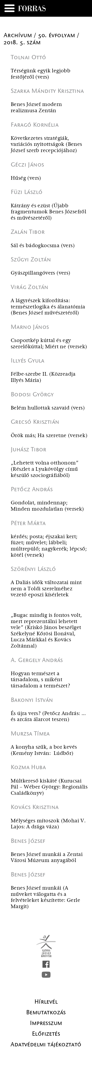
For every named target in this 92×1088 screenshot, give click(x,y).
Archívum (19, 35)
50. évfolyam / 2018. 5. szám (41, 38)
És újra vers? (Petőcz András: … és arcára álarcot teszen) (48, 716)
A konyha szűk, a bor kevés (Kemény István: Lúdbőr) (44, 750)
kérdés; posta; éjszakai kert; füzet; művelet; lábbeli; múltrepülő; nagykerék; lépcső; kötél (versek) (49, 546)
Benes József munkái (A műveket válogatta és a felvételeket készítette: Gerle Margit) (45, 897)
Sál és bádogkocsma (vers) (43, 245)
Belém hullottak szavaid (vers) (48, 408)
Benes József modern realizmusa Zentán (36, 107)
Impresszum (46, 1023)
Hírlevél (46, 1001)
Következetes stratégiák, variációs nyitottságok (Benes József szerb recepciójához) (46, 144)
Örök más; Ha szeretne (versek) (49, 435)
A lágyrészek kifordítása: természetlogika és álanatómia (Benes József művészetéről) (48, 306)
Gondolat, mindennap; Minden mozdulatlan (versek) (47, 506)
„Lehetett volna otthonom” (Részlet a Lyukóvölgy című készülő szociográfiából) (45, 469)
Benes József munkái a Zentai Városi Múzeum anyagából (47, 857)
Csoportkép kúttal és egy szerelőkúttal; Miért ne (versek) (49, 343)
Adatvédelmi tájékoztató (45, 1044)
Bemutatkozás (46, 1012)
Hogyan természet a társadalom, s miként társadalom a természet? (40, 679)
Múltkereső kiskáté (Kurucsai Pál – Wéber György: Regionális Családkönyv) (49, 787)
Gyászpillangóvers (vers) (41, 273)
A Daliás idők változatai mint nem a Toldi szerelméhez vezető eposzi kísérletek (46, 588)
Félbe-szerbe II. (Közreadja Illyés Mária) (43, 377)
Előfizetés (46, 1033)
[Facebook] (46, 964)
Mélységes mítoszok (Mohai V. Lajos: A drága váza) (48, 824)
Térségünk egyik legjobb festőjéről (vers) (40, 74)
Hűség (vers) (26, 178)
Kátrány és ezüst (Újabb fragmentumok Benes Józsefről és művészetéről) (48, 212)
